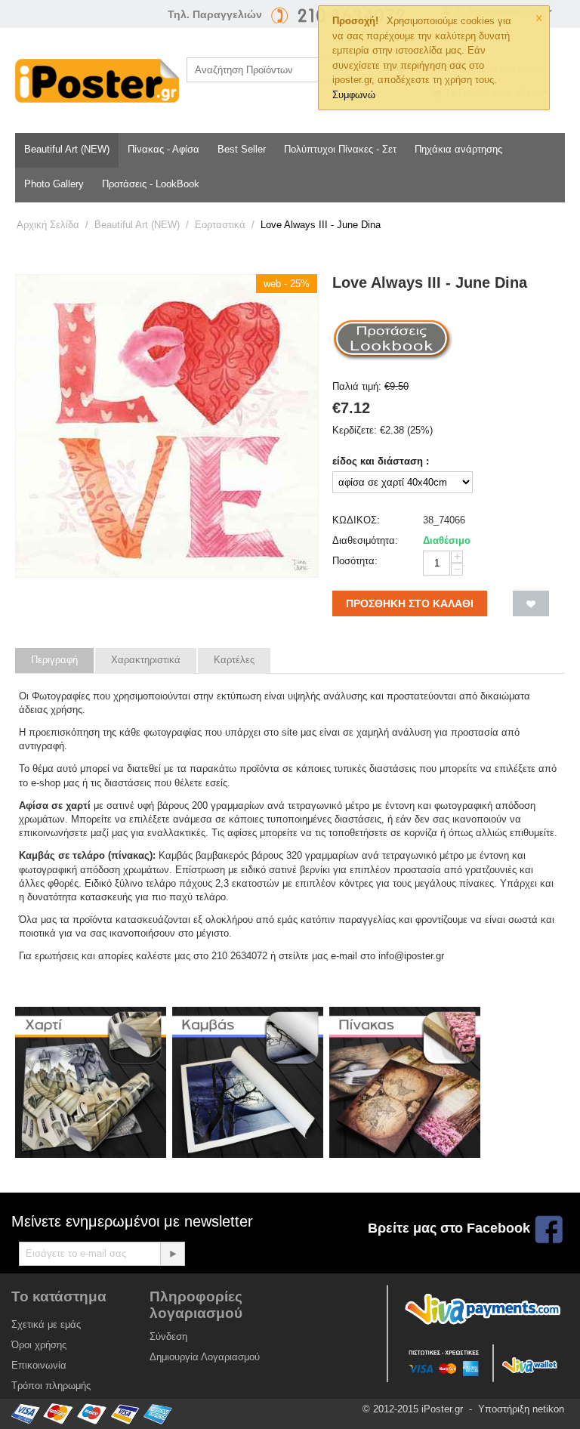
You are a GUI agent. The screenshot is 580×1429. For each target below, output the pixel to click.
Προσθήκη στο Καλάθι (410, 603)
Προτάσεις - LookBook (150, 184)
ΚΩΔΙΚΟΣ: (356, 520)
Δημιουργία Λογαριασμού (205, 1357)
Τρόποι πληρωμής (51, 1385)
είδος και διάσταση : (380, 461)
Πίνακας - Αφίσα (163, 149)
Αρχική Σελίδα (48, 224)
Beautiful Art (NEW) (67, 149)
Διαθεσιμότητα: (365, 540)
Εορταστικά (220, 224)
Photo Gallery (54, 184)
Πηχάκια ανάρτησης (458, 149)
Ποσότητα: (355, 560)
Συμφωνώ (353, 94)
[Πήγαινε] (172, 1253)
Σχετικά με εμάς (46, 1324)
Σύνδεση (168, 1336)
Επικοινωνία (38, 1365)
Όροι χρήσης (38, 1344)
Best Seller (242, 149)
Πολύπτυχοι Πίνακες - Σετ (340, 149)
